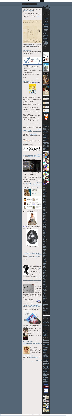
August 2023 (44, 198)
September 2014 (44, 256)
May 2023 (44, 199)
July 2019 (44, 222)
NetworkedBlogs (45, 388)
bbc (45, 357)
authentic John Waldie (45, 38)
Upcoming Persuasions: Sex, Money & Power (29, 155)
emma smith (45, 363)
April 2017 (44, 238)
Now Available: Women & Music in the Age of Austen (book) (46, 132)
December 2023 (44, 196)
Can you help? (45, 44)
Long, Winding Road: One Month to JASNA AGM (30, 305)
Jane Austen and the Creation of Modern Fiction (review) (46, 144)
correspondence (44, 360)
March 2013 (44, 267)
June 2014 (44, 258)
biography (47, 357)
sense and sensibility (45, 377)
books (28, 156)
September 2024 (44, 193)
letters (44, 371)
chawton (40, 279)
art (46, 355)
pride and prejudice (46, 375)
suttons (46, 380)
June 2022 (44, 204)
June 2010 (44, 287)
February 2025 (44, 191)
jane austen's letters (29, 10)
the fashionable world (46, 41)
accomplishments (36, 306)
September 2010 (44, 285)
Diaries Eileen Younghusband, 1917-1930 (46, 342)
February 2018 (44, 232)
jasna (33, 131)
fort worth (27, 280)
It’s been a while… (45, 349)
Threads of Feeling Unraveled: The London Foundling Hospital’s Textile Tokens (32, 253)
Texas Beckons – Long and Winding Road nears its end (31, 278)
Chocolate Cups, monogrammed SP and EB (46, 332)
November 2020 (44, 213)
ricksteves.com (34, 343)
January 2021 (44, 212)
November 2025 (44, 187)
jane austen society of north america (33, 280)
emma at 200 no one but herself (37, 256)
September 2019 (44, 221)
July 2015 (44, 250)
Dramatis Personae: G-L (46, 26)
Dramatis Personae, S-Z (46, 30)
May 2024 (44, 195)
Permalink (38, 154)
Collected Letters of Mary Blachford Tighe (46, 334)
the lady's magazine (45, 310)
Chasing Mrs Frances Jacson (46, 129)
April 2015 (44, 252)
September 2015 (44, 249)
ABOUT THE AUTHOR (45, 42)
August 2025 (44, 188)
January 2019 (44, 225)
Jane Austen (36, 131)
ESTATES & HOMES (45, 33)
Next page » (32, 361)
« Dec (43, 51)
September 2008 (44, 299)
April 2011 (44, 281)
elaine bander (34, 156)
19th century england (45, 355)
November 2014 (44, 255)
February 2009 (44, 296)
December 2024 (44, 192)
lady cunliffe (46, 370)
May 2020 (44, 216)
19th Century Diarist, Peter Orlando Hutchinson (46, 340)
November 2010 (44, 284)
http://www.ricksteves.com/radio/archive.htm (33, 357)
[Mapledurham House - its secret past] (44, 404)
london (29, 343)
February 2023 (44, 201)
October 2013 (44, 263)
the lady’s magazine (46, 39)
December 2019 (44, 219)
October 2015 (44, 248)
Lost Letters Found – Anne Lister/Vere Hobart (46, 330)
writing (45, 383)
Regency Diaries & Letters (46, 24)
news (32, 279)
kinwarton (44, 370)
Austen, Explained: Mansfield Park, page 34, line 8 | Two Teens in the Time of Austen (46, 134)
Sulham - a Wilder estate (45, 304)
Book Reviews (46, 19)
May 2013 (44, 266)
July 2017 (44, 236)
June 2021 (44, 209)
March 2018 (44, 231)
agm (34, 131)
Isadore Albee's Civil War (45, 325)
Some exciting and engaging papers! (27, 54)
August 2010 (44, 286)
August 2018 (44, 228)
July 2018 (44, 229)
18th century (38, 184)
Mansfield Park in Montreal (27, 130)
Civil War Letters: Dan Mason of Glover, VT (45, 347)
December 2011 (44, 276)
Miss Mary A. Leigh (45, 149)
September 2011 (44, 278)
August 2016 (44, 242)
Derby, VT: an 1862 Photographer (45, 352)
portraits (45, 374)
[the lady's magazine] (44, 410)
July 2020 (44, 215)
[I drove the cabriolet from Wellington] (44, 407)
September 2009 (44, 292)
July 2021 (44, 208)
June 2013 (44, 265)
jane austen (31, 131)
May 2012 (44, 273)
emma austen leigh (46, 362)
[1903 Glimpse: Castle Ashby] (44, 397)
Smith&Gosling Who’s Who (46, 22)
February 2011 (44, 282)
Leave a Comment (40, 182)
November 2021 (44, 207)
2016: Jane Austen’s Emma (27, 255)
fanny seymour (45, 364)
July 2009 (44, 293)
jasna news (30, 50)
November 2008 (44, 298)
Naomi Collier (44, 145)
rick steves (31, 343)
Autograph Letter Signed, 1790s (46, 135)
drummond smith (45, 361)
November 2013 (44, 262)
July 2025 (44, 189)
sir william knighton (45, 379)
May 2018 (44, 230)
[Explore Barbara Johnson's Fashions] (44, 400)
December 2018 (44, 226)
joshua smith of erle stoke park (46, 369)
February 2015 (44, 253)
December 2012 (44, 269)
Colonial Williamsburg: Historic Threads (29, 183)
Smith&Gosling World (45, 36)
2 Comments (40, 254)
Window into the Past (45, 348)
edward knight (24, 280)
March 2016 (44, 245)
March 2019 (44, 224)
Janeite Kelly (44, 125)
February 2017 (44, 239)
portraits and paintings (35, 184)
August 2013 (44, 264)
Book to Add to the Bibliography (45, 350)
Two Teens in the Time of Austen (29, 4)
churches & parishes (46, 35)
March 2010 (44, 289)
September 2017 (44, 235)
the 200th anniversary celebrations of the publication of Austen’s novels (35, 269)
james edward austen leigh (46, 366)
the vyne (48, 380)
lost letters (32, 10)
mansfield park (39, 280)
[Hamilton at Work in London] (47, 407)
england (48, 363)
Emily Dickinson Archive (46, 344)
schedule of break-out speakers (33, 134)
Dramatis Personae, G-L (46, 29)
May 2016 (44, 244)
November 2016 (44, 241)
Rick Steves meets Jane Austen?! (28, 341)
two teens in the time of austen (45, 381)
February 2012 (44, 275)
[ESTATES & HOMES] (47, 404)
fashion (29, 184)
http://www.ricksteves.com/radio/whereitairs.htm (29, 355)
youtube (47, 383)
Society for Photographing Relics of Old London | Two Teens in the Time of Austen (45, 142)
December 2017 (44, 233)
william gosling (44, 382)
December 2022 (44, 202)
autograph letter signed (46, 43)
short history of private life (38, 343)
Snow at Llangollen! (45, 335)
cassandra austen (37, 279)
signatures (45, 32)
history (30, 184)
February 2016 (44, 246)
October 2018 (44, 227)
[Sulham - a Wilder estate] (47, 397)
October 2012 (44, 270)
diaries (47, 360)
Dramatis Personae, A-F (46, 25)
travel (33, 279)
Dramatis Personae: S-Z (46, 27)
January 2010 (44, 290)
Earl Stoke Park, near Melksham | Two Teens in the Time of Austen (46, 138)
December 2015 (44, 247)
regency (47, 375)
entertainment (29, 131)
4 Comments (40, 154)
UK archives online (46, 18)
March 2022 (44, 205)
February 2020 (44, 218)
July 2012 (44, 272)
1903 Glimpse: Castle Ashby (46, 303)
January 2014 (44, 261)
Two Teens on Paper (46, 21)
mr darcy (46, 373)
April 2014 (44, 259)
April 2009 (44, 295)
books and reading (45, 358)
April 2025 (44, 190)
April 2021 (44, 210)
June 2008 (44, 301)
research (33, 306)
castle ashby (47, 359)
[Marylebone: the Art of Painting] (47, 400)
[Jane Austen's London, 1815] (47, 410)
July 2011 (44, 279)
